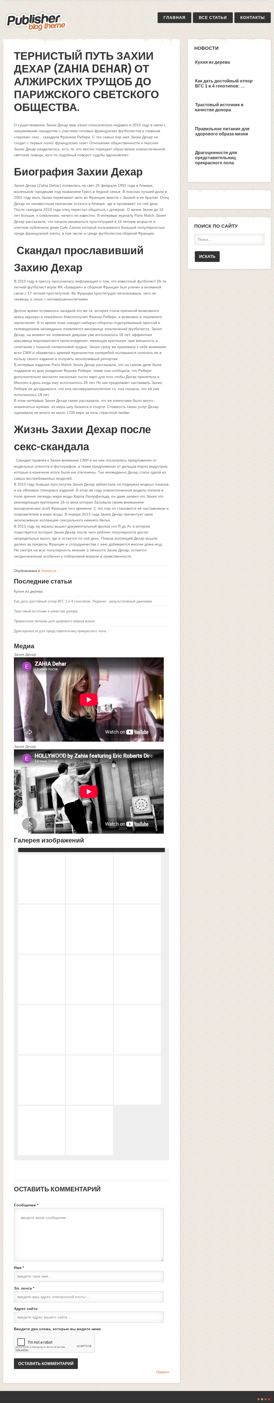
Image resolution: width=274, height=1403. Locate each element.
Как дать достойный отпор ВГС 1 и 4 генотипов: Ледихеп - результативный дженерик (83, 601)
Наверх (162, 1372)
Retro (262, 1399)
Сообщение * (26, 1205)
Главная (174, 17)
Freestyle (259, 1399)
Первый (35, 21)
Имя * (19, 1267)
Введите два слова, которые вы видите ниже (57, 1329)
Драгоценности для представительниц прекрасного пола (60, 631)
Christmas (269, 1399)
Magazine (266, 1399)
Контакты (252, 17)
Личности (48, 571)
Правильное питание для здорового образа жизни (54, 621)
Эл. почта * (24, 1288)
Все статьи (213, 17)
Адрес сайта (25, 1308)
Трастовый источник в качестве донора (46, 611)
